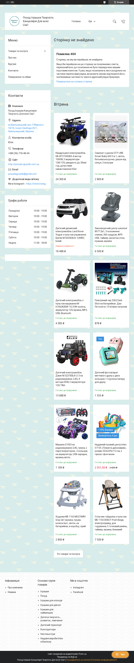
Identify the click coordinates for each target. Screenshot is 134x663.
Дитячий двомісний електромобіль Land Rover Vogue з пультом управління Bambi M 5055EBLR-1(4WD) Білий (71, 234)
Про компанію (15, 587)
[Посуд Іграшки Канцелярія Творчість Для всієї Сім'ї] (14, 21)
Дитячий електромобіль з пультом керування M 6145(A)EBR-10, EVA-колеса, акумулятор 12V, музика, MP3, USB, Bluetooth (71, 306)
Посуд (44, 596)
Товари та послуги (18, 51)
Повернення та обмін (19, 77)
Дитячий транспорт (51, 625)
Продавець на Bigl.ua (67, 657)
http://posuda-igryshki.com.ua (23, 164)
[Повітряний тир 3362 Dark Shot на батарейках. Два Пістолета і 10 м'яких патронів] (111, 279)
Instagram (78, 587)
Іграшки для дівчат (51, 605)
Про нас (12, 57)
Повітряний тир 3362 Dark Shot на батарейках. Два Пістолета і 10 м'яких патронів (111, 303)
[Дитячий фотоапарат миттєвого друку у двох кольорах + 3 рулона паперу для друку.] (111, 351)
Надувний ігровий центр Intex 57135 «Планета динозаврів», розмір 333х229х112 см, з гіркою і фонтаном (110, 449)
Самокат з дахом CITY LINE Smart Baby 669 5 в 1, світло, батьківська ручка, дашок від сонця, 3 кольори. (110, 158)
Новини (12, 592)
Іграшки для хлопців (51, 600)
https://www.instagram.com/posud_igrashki (36, 183)
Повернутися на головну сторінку (74, 81)
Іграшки (45, 591)
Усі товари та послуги (68, 554)
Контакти (13, 70)
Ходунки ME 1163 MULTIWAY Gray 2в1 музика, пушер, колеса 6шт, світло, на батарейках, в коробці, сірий (71, 521)
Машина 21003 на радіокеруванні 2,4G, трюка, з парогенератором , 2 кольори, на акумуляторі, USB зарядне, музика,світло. (72, 451)
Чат (123, 654)
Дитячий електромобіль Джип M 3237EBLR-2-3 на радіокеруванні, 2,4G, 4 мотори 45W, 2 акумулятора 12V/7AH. (70, 379)
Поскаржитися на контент (79, 660)
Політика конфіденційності (104, 660)
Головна (76, 21)
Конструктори (48, 629)
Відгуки (12, 64)
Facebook (78, 592)
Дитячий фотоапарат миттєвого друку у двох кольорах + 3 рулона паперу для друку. (110, 377)
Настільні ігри (48, 634)
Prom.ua (82, 654)
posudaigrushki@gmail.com (22, 174)
